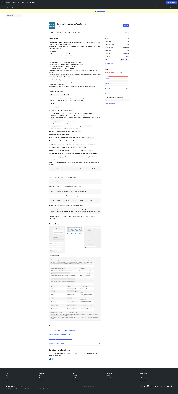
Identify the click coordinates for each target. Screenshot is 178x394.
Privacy (7, 380)
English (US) (126, 56)
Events (108, 375)
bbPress (142, 377)
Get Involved (110, 373)
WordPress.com (144, 373)
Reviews (59, 32)
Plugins (40, 377)
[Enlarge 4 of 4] (99, 255)
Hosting (7, 377)
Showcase (41, 373)
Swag (108, 380)
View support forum (110, 103)
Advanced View (109, 63)
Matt (141, 375)
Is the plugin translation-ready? (56, 343)
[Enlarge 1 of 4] (63, 228)
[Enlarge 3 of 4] (99, 228)
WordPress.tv (76, 380)
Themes (41, 375)
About (7, 373)
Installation (67, 32)
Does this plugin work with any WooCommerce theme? (63, 330)
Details (52, 32)
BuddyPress (143, 380)
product (127, 59)
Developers (75, 377)
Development (76, 32)
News (7, 375)
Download (125, 25)
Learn (74, 373)
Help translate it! (101, 11)
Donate (109, 377)
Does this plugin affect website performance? (60, 339)
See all (127, 88)
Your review (108, 88)
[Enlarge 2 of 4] (81, 228)
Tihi (59, 26)
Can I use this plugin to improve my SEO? (59, 334)
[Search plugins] (20, 15)
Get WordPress (171, 2)
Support (127, 32)
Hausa (20, 386)
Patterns (41, 380)
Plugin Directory (9, 7)
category (122, 59)
